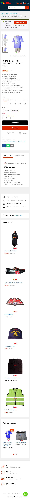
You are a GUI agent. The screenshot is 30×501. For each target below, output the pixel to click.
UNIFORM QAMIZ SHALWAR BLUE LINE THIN (7, 444)
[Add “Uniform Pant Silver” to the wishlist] (25, 440)
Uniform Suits (21, 141)
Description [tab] (7, 155)
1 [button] (13, 454)
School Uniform (13, 141)
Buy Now (15, 128)
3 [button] (16, 454)
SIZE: (3, 97)
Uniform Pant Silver (21, 442)
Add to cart (15, 122)
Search (27, 7)
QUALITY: (5, 107)
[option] (5, 36)
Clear (3, 113)
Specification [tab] (19, 155)
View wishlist (20, 22)
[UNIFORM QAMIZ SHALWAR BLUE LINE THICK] (4, 145)
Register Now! (18, 215)
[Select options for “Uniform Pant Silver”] (17, 440)
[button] (5, 100)
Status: (4, 116)
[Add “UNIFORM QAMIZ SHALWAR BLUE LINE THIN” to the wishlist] (12, 440)
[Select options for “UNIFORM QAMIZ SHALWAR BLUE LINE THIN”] (4, 440)
